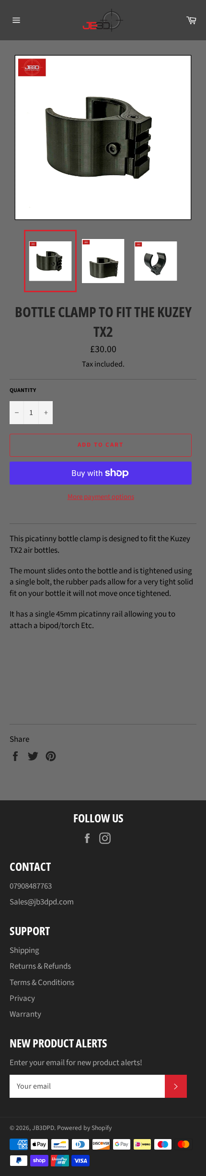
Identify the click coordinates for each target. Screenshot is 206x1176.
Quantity (23, 390)
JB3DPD (43, 1127)
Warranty (25, 1014)
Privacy (22, 998)
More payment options (101, 497)
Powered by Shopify (84, 1127)
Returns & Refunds (40, 966)
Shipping (24, 950)
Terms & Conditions (42, 982)
